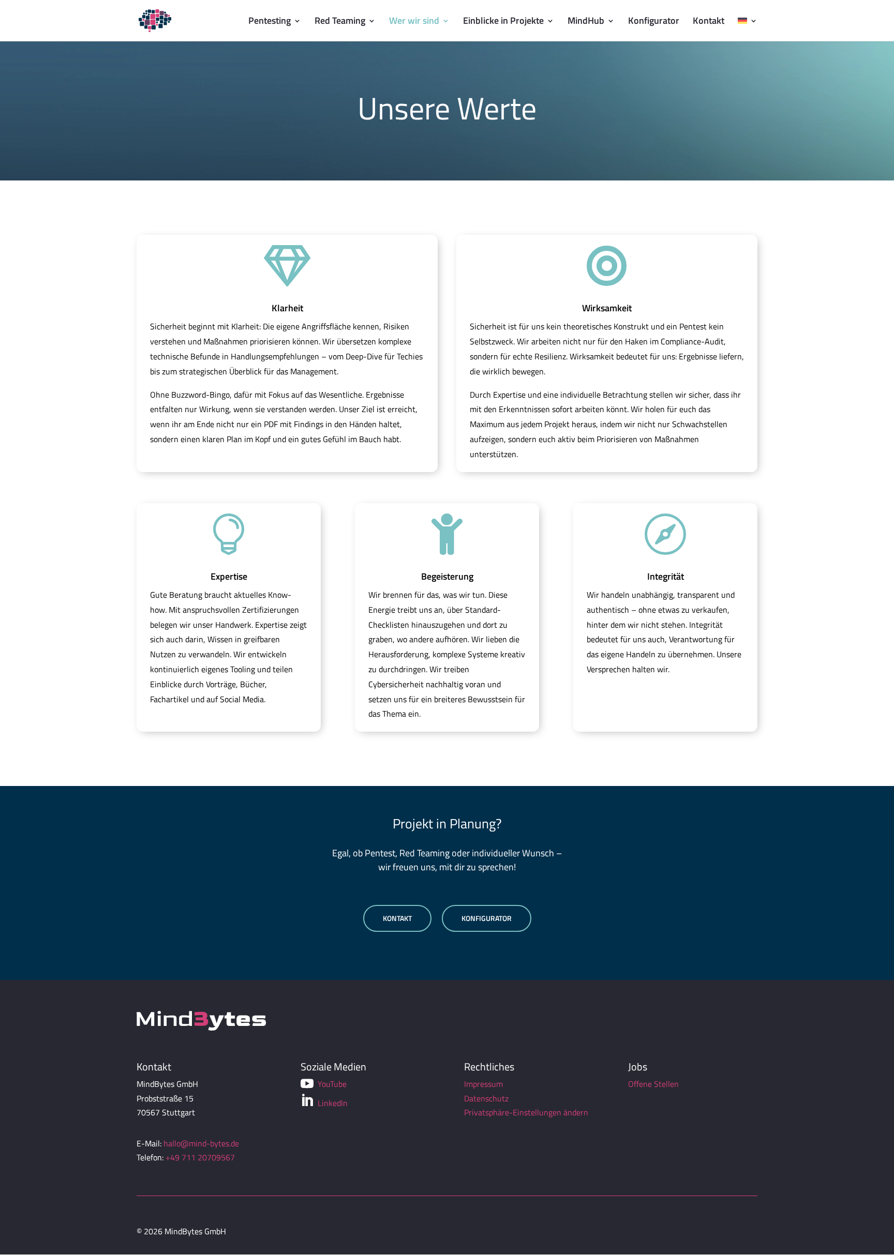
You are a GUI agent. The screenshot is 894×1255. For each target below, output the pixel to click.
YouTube (324, 1083)
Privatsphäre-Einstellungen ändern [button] (526, 1112)
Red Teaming (340, 22)
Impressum (483, 1084)
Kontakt (708, 22)
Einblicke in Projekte (503, 22)
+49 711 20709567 (200, 1157)
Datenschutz (486, 1098)
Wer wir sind (414, 22)
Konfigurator (653, 22)
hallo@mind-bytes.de (201, 1143)
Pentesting (269, 22)
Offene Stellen (653, 1084)
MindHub (586, 22)
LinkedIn (324, 1101)
